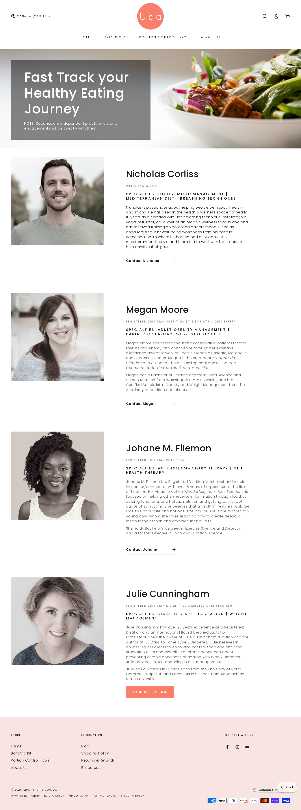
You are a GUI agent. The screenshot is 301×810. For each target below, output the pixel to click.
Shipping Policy (95, 753)
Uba (26, 789)
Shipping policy (132, 795)
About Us (19, 767)
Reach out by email (150, 692)
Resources (90, 767)
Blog (85, 746)
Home (16, 746)
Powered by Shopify (25, 796)
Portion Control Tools (30, 760)
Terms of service (105, 795)
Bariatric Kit (21, 753)
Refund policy (54, 795)
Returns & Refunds (98, 760)
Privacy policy (79, 795)
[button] (264, 16)
